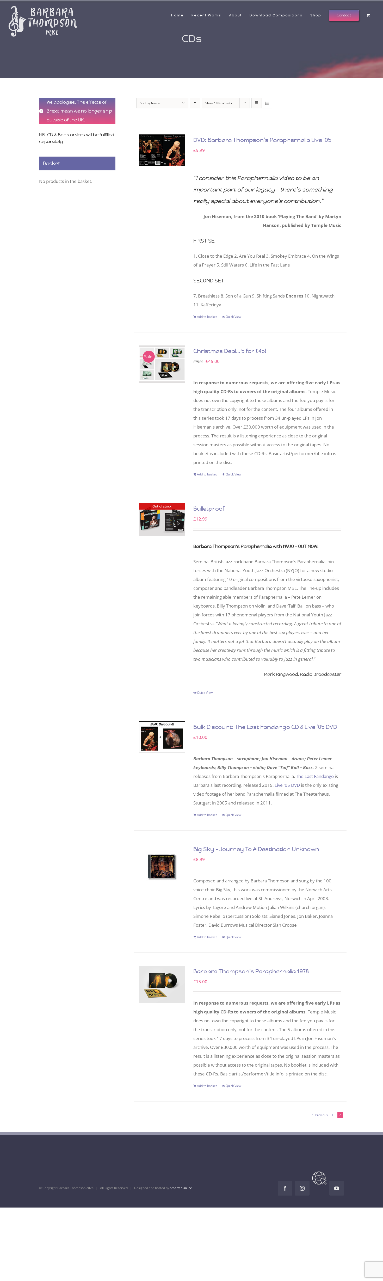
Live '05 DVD (287, 785)
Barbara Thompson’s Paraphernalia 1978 (251, 971)
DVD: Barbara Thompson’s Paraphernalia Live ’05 (262, 140)
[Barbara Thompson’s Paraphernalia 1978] (162, 984)
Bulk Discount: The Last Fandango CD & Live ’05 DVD (265, 727)
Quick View (233, 316)
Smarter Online (181, 1188)
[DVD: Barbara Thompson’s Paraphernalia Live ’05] (162, 150)
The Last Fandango (315, 776)
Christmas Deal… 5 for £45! (229, 351)
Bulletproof (209, 508)
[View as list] (267, 103)
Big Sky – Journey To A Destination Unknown (256, 849)
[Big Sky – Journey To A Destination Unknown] (162, 867)
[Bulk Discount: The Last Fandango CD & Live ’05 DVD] (162, 737)
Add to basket (207, 316)
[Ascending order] (195, 103)
